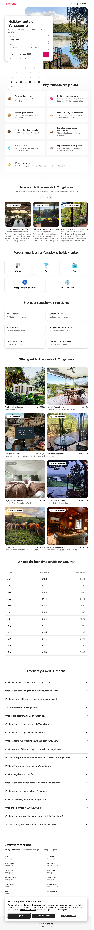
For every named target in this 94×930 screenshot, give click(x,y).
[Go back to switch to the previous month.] (12, 54)
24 (12, 82)
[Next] (50, 197)
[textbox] (18, 47)
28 (30, 82)
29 (34, 82)
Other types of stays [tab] (31, 850)
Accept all (19, 916)
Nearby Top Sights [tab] (50, 850)
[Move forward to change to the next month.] (38, 54)
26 (21, 82)
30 (39, 82)
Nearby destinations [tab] (12, 850)
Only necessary (44, 916)
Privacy (42, 926)
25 (17, 82)
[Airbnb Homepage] (10, 3)
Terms (50, 926)
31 (12, 87)
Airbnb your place (78, 3)
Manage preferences (68, 916)
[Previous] (42, 197)
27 (25, 82)
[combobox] (28, 39)
